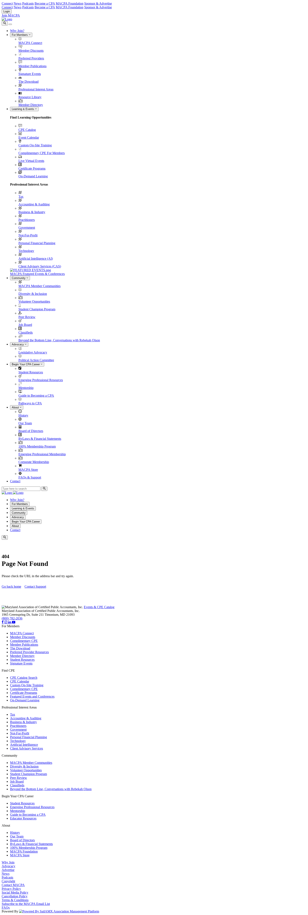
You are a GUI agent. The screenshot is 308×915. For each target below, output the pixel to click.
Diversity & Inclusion (32, 294)
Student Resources (30, 372)
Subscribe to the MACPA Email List (26, 904)
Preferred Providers (31, 58)
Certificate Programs (31, 168)
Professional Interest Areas (35, 89)
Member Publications (32, 66)
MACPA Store (28, 469)
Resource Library (29, 97)
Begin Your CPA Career (26, 364)
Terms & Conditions (15, 900)
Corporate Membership (33, 462)
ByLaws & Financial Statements (39, 438)
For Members (20, 34)
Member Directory (30, 105)
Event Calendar (28, 137)
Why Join (8, 862)
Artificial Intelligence (24, 744)
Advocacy (18, 344)
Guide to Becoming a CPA (36, 395)
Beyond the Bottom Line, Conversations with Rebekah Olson (59, 340)
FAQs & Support (29, 477)
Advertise (8, 870)
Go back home (11, 586)
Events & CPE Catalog (99, 607)
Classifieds (25, 332)
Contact (15, 481)
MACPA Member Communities (39, 286)
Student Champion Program (36, 309)
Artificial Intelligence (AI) (35, 258)
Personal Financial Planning (36, 243)
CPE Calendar (19, 681)
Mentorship (26, 388)
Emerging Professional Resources (40, 380)
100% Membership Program (37, 446)
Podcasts (28, 3)
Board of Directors (30, 431)
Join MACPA (11, 15)
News (17, 3)
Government (26, 227)
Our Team (25, 423)
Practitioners (26, 220)
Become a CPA (45, 3)
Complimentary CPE (24, 641)
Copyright (8, 881)
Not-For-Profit (28, 235)
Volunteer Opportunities (34, 301)
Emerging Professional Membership (42, 454)
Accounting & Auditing (34, 204)
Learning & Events (23, 109)
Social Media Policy (15, 892)
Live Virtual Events (31, 161)
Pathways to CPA (30, 403)
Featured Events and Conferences (32, 696)
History (23, 415)
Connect (7, 3)
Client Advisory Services (26, 748)
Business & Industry (31, 212)
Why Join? (17, 30)
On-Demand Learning (33, 176)
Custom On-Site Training (35, 145)
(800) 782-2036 (12, 618)
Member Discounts (31, 50)
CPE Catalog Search (23, 677)
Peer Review (26, 317)
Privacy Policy (11, 888)
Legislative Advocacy (32, 352)
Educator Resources (23, 818)
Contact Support (35, 586)
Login (6, 11)
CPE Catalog (27, 130)
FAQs (6, 907)
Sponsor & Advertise (98, 3)
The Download (28, 81)
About (16, 407)
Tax (20, 196)
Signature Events (29, 74)
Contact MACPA (13, 885)
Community (19, 278)
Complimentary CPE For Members (41, 153)
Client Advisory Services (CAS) (39, 266)
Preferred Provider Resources (29, 652)
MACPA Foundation (69, 3)
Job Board (25, 325)
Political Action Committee (36, 360)
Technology (26, 251)
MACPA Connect (30, 43)
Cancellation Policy (14, 896)
